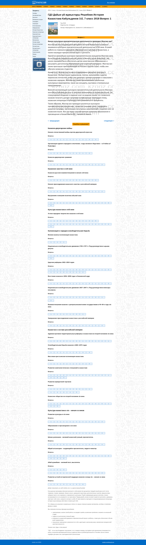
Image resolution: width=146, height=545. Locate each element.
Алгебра (35, 13)
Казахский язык (36, 34)
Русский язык (36, 46)
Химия (34, 56)
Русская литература (38, 44)
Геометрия (35, 23)
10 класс (97, 6)
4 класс (58, 6)
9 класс (91, 6)
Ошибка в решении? (81, 124)
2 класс (45, 6)
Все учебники (111, 2)
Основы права (36, 42)
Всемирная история (38, 19)
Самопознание (36, 52)
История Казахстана (38, 30)
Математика (36, 40)
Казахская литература (38, 32)
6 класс (71, 6)
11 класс (104, 6)
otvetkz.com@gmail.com (108, 542)
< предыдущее (53, 121)
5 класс (65, 6)
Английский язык (37, 15)
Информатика (36, 27)
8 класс (84, 6)
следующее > (108, 121)
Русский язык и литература (36, 49)
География (35, 21)
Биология (35, 17)
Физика (34, 54)
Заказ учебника (37, 6)
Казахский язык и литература (37, 37)
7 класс (78, 6)
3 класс (52, 6)
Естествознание (37, 25)
